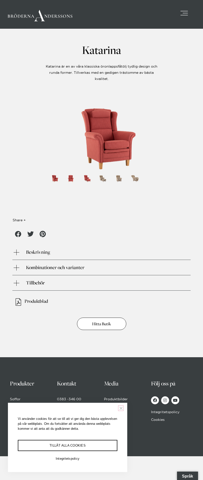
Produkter (22, 383)
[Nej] (121, 408)
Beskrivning (38, 252)
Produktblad (36, 301)
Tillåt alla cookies (68, 445)
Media (111, 383)
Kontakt (66, 383)
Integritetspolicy (67, 458)
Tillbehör (35, 282)
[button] (18, 234)
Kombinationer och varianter (55, 267)
